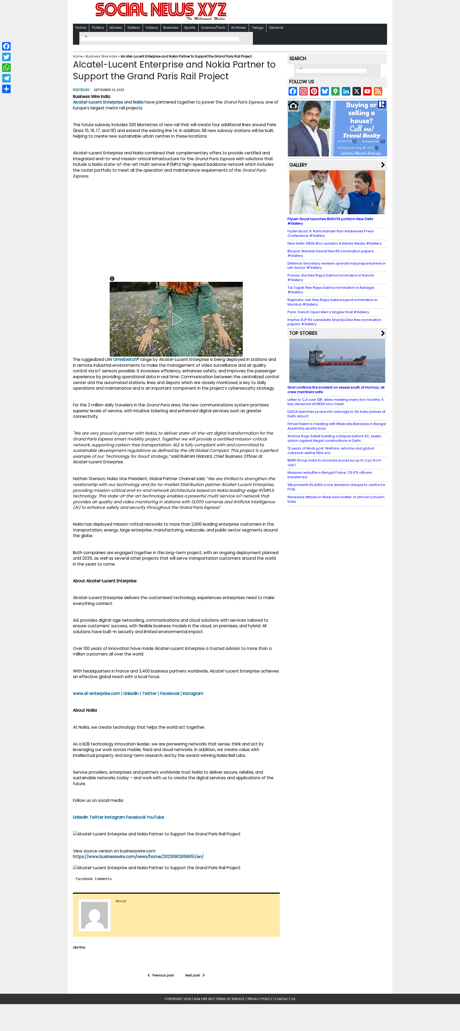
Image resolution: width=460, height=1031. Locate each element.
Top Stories (303, 333)
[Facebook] (6, 46)
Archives (238, 27)
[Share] (6, 89)
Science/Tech (213, 27)
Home (81, 27)
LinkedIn (131, 693)
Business (171, 27)
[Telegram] (6, 78)
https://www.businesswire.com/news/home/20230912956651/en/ (138, 856)
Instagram (193, 693)
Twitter (149, 693)
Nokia (138, 102)
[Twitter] (6, 57)
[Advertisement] (298, 12)
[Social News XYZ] (161, 19)
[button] (112, 278)
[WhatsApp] (6, 67)
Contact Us (285, 999)
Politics (98, 27)
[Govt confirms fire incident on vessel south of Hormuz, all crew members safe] (337, 380)
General (276, 27)
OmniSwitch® (126, 359)
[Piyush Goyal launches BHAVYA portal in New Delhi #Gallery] (337, 211)
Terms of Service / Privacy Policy (243, 999)
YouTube (155, 817)
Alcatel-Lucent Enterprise (98, 102)
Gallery (134, 27)
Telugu (258, 27)
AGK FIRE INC (204, 999)
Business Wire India (101, 56)
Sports (189, 27)
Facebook (169, 693)
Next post (192, 975)
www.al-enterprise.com (96, 693)
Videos (152, 27)
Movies (116, 27)
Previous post (163, 975)
